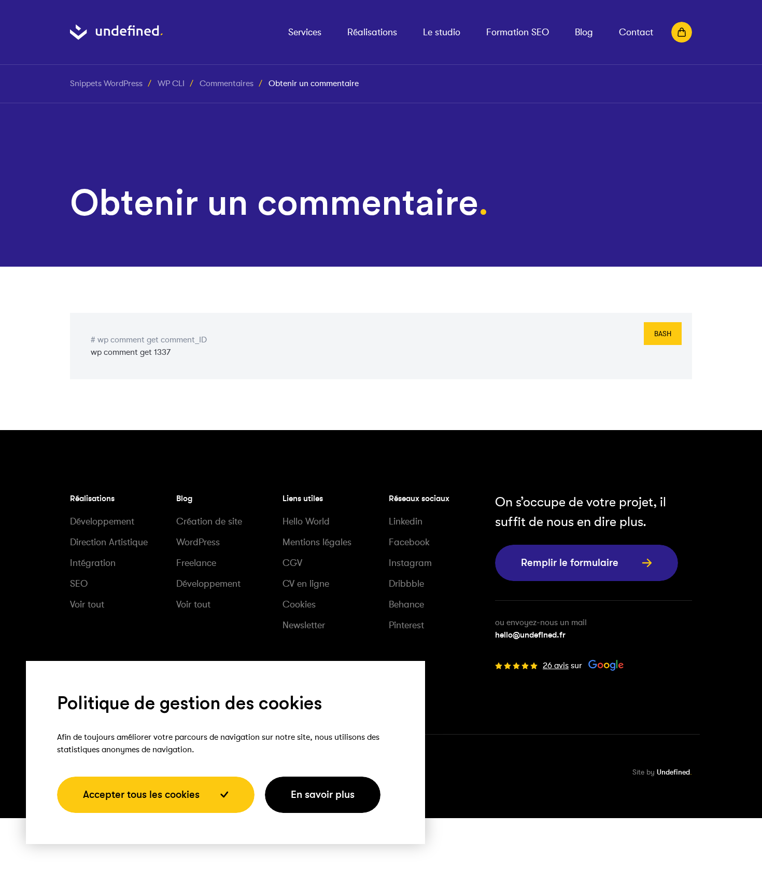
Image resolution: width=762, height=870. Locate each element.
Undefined (673, 772)
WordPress (198, 542)
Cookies (299, 604)
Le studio (441, 32)
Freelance (196, 563)
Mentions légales (317, 542)
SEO (79, 583)
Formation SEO (517, 32)
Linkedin (405, 521)
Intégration (93, 563)
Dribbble (406, 583)
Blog (584, 32)
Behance (406, 604)
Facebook (409, 542)
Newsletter (304, 625)
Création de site (209, 521)
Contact (636, 32)
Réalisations (372, 32)
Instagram (410, 563)
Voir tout (87, 604)
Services (304, 32)
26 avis (556, 665)
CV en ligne (306, 583)
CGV (292, 563)
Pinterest (406, 625)
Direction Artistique (109, 542)
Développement (102, 521)
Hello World (306, 521)
